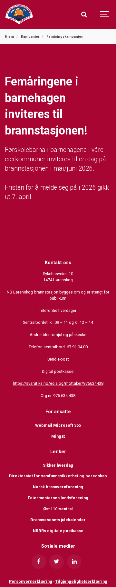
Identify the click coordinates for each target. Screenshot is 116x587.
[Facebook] (39, 561)
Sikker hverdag (58, 465)
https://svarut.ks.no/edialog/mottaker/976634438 (58, 383)
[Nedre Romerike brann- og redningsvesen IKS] (19, 14)
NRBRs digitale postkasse (58, 530)
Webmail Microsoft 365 (58, 425)
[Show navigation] (104, 14)
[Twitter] (56, 561)
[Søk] (83, 14)
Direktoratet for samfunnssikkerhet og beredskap (58, 475)
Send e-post (58, 359)
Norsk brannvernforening (58, 486)
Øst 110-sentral (58, 508)
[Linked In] (74, 561)
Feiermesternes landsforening (58, 497)
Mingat (58, 436)
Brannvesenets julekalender (58, 519)
